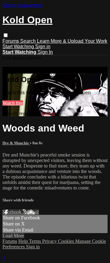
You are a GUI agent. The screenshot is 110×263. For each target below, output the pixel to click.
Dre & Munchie (16, 143)
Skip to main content (22, 5)
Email (33, 211)
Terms (35, 241)
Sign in (42, 46)
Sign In (45, 52)
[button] (6, 35)
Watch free (12, 103)
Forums (11, 41)
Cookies (66, 241)
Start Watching (18, 46)
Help (23, 241)
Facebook (12, 211)
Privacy (50, 241)
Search (28, 41)
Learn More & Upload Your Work (72, 41)
